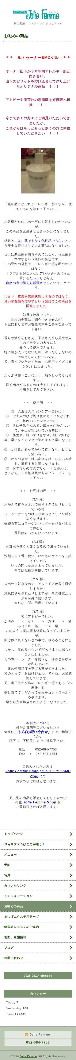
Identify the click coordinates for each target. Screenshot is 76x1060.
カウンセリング (15, 885)
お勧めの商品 (13, 906)
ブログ (9, 947)
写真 (7, 875)
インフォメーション (18, 896)
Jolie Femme (28, 1056)
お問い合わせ (13, 958)
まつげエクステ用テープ (21, 916)
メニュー (10, 854)
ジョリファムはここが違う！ (24, 844)
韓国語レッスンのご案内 (21, 927)
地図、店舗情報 (15, 937)
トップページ (13, 834)
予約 (7, 865)
